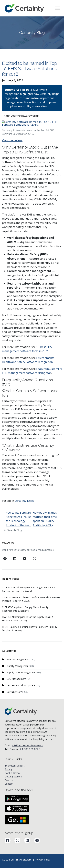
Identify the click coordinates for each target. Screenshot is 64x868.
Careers (9, 780)
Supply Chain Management (21, 672)
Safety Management (18, 659)
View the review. (12, 140)
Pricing (8, 769)
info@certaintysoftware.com (27, 745)
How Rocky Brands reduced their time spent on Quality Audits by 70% (45, 519)
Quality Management (18, 665)
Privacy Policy (43, 859)
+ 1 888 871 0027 (30, 749)
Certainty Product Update (21, 685)
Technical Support (14, 765)
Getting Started (13, 776)
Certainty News (24, 500)
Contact (9, 783)
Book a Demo (12, 773)
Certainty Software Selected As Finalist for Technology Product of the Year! (19, 519)
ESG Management (16, 678)
